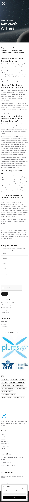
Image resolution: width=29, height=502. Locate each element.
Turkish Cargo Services (8, 394)
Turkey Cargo (6, 385)
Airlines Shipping (6, 397)
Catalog (3, 439)
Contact (3, 448)
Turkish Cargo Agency (6, 310)
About (3, 436)
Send (4, 294)
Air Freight (5, 379)
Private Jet (3, 324)
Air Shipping (14, 379)
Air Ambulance (4, 326)
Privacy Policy (5, 446)
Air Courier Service (17, 385)
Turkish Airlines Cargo (6, 305)
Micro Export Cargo (6, 307)
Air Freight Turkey (7, 391)
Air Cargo (4, 382)
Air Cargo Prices (5, 312)
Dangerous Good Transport (7, 302)
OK (14, 497)
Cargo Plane (4, 321)
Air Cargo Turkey (21, 388)
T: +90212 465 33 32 (6, 462)
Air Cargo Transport (7, 388)
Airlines (22, 379)
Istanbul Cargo (5, 441)
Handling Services (19, 397)
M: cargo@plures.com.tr (9, 465)
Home (2, 434)
